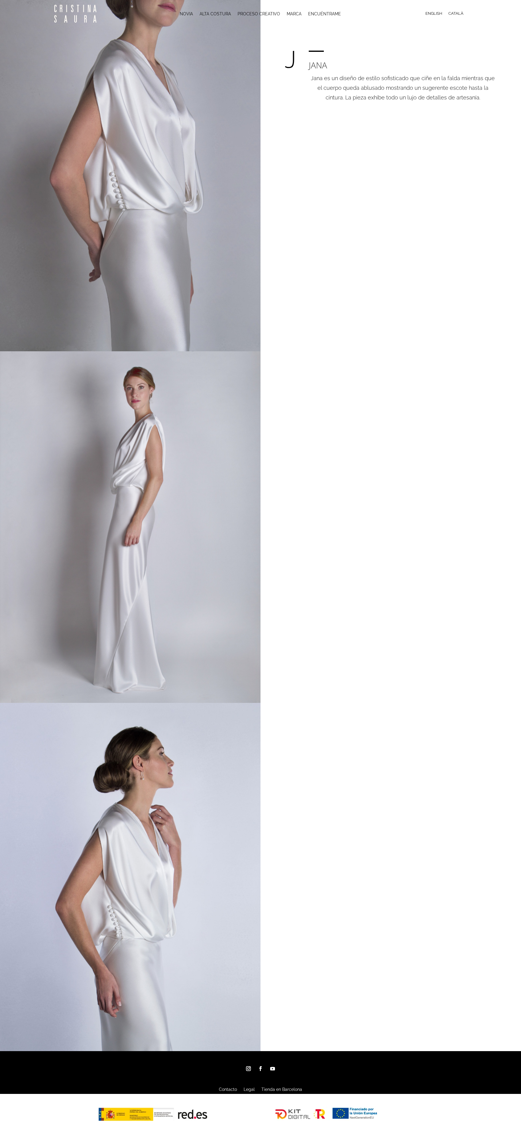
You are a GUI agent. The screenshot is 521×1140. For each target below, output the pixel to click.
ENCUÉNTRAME (324, 14)
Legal (249, 1089)
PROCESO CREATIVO (259, 14)
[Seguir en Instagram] (248, 1068)
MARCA (294, 14)
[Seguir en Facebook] (260, 1068)
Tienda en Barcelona (281, 1089)
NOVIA (186, 14)
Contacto (228, 1089)
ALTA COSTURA (215, 14)
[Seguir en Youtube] (272, 1068)
